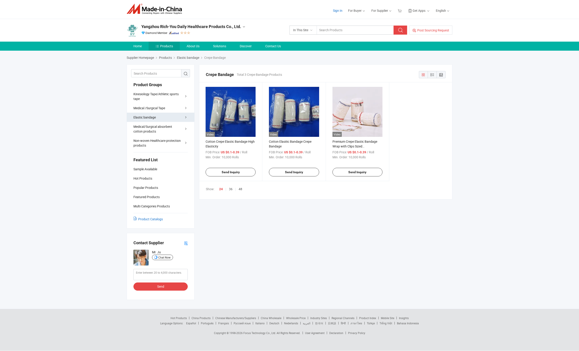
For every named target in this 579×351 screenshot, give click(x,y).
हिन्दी (343, 323)
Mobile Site (387, 318)
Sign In (337, 10)
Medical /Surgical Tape (149, 108)
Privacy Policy (356, 333)
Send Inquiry (231, 172)
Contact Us (273, 46)
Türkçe (371, 323)
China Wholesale (271, 318)
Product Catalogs (150, 219)
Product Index (367, 318)
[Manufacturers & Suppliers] (156, 9)
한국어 (319, 323)
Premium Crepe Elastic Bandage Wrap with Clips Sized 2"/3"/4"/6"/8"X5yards (354, 146)
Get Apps (419, 10)
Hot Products (179, 318)
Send (160, 286)
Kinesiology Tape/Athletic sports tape (156, 96)
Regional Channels (343, 318)
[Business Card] (186, 243)
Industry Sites (318, 318)
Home (137, 46)
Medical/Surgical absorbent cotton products (152, 128)
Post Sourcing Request (433, 30)
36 (231, 189)
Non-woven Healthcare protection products (157, 142)
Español (191, 323)
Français (223, 323)
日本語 (332, 323)
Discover (246, 46)
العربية (306, 323)
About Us (193, 46)
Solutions (219, 46)
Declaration (336, 333)
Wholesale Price (296, 318)
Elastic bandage (144, 117)
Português (207, 323)
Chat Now (164, 257)
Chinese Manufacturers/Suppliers (235, 318)
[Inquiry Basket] (400, 10)
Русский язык (242, 323)
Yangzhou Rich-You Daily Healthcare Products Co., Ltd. (191, 26)
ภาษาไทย (356, 323)
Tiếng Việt (386, 323)
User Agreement (315, 333)
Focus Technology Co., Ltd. (260, 333)
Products (166, 46)
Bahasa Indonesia (408, 323)
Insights (404, 318)
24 (221, 189)
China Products (201, 318)
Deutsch (274, 323)
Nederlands (291, 323)
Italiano (260, 323)
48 (240, 189)
